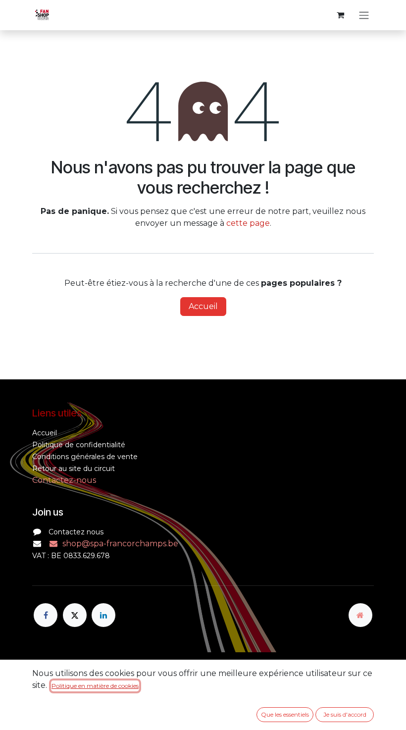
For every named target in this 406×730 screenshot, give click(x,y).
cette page (248, 223)
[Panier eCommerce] (340, 15)
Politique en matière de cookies (95, 685)
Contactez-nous (64, 480)
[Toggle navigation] (364, 15)
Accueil (203, 306)
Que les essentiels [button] (285, 714)
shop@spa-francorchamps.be (120, 543)
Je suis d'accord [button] (344, 714)
